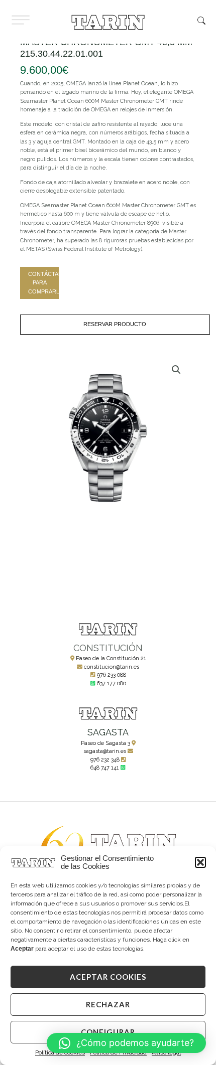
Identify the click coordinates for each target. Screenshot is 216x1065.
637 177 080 (111, 683)
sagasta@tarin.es (104, 751)
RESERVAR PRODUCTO (114, 324)
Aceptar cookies (108, 976)
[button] (200, 862)
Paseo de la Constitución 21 (111, 658)
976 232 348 (105, 759)
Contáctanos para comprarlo (43, 282)
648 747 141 (104, 768)
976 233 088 (111, 675)
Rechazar (108, 1004)
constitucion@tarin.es (111, 667)
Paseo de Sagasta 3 (105, 743)
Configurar (108, 1031)
